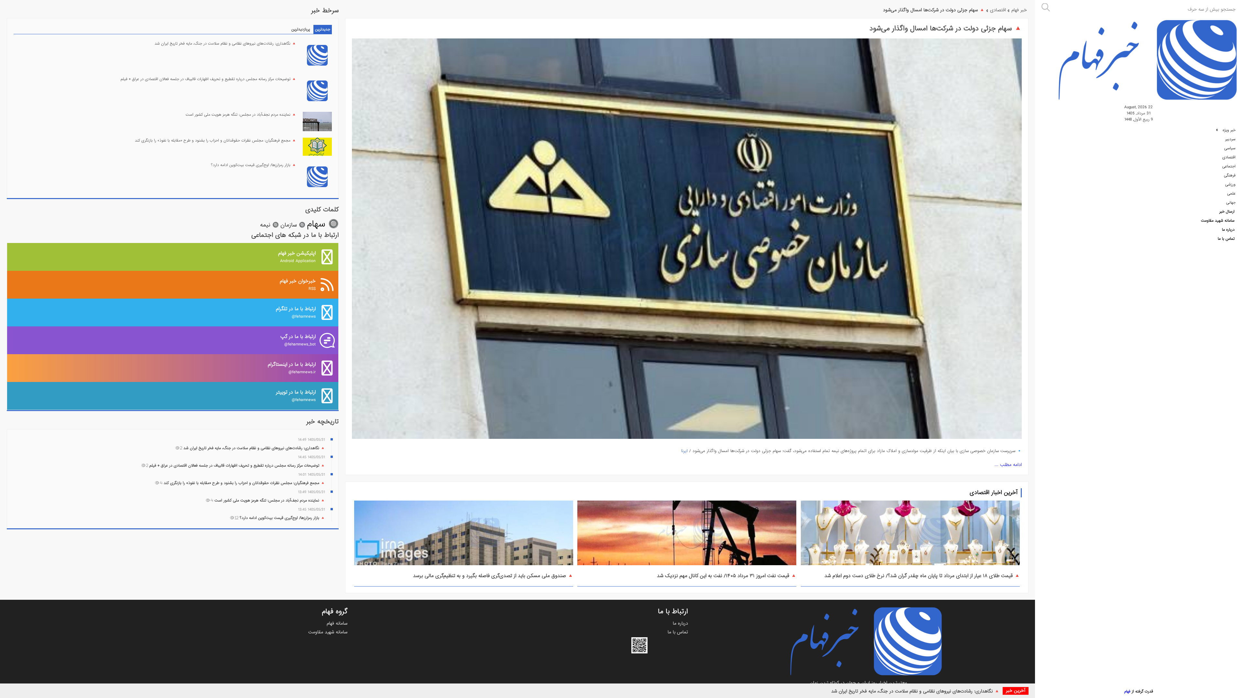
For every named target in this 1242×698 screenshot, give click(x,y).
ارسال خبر (1227, 212)
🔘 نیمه (269, 225)
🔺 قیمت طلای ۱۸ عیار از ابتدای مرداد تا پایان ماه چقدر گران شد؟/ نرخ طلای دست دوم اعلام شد (922, 576)
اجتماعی (1229, 166)
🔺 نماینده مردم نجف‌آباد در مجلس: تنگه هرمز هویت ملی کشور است (241, 115)
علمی (1231, 193)
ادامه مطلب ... (1008, 464)
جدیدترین (322, 29)
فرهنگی (1230, 175)
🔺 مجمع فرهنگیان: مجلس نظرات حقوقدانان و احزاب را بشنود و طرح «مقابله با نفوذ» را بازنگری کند (215, 140)
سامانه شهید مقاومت (1218, 221)
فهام (1127, 691)
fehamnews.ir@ (292, 368)
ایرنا (684, 451)
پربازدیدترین (300, 29)
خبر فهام (1019, 10)
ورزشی (1230, 184)
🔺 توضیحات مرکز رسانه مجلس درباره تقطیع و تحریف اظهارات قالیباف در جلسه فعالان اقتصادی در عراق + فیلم (208, 79)
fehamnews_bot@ (298, 340)
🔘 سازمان (292, 225)
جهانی (1231, 203)
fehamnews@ (296, 312)
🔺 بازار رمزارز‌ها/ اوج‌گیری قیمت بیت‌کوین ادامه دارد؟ (253, 165)
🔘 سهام (323, 224)
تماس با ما (1226, 239)
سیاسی (1230, 148)
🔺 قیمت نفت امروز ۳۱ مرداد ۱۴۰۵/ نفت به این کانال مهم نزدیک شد (726, 576)
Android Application (297, 256)
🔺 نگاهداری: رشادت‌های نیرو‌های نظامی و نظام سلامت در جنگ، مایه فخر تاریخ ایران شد (915, 691)
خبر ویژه (1228, 130)
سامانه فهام (337, 623)
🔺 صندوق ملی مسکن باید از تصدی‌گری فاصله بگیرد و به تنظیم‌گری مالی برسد (493, 576)
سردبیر (1230, 139)
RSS (298, 284)
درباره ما (1228, 230)
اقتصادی (1229, 157)
